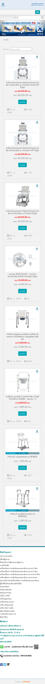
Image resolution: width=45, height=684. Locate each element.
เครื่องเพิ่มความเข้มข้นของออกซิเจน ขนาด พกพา (19, 577)
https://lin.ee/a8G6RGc (9, 652)
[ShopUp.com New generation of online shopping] (26, 681)
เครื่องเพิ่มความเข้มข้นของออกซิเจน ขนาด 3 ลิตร (19, 568)
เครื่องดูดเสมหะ (6, 599)
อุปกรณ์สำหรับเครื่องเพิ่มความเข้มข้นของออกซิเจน (19, 580)
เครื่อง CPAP (5, 596)
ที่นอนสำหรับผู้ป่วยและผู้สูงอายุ (11, 562)
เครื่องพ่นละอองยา (7, 602)
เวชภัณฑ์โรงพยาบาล (8, 614)
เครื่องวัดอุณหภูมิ (6, 605)
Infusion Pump (5, 593)
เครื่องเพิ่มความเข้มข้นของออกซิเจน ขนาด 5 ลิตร (19, 571)
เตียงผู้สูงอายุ (5, 559)
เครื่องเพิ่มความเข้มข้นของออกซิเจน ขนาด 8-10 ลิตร (20, 574)
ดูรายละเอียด (22, 102)
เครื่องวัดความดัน (6, 608)
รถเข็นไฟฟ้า (4, 565)
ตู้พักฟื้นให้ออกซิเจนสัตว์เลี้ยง (11, 584)
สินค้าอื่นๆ (4, 617)
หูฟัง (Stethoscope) (7, 611)
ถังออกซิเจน (4, 587)
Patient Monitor (6, 590)
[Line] (22, 4)
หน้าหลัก (6, 39)
